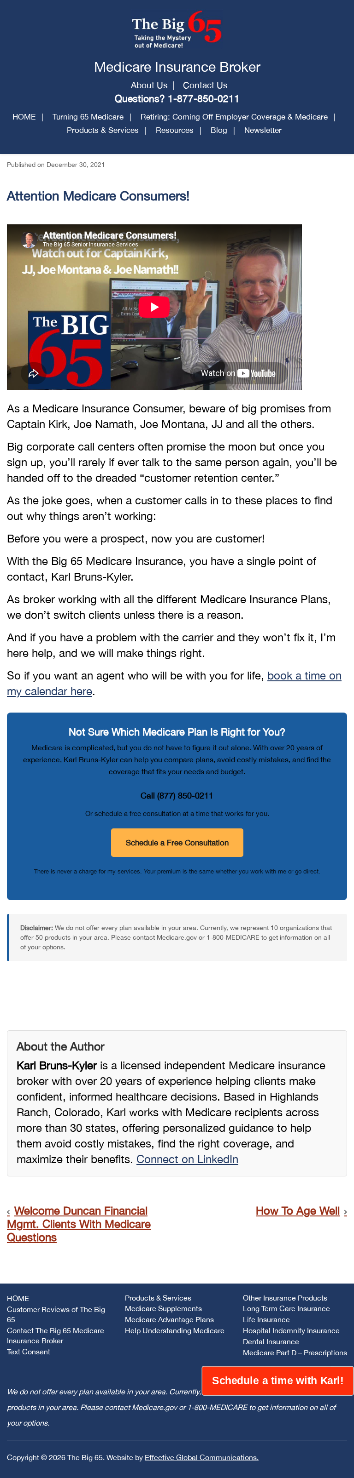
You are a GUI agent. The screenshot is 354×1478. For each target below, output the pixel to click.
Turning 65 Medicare (88, 116)
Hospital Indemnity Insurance (291, 1330)
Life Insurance (266, 1319)
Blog (219, 130)
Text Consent (28, 1351)
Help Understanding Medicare (174, 1330)
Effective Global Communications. (202, 1457)
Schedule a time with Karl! (277, 1381)
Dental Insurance (271, 1341)
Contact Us (205, 85)
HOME (23, 116)
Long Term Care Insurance (286, 1308)
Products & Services (103, 130)
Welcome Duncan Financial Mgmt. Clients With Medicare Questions (79, 1224)
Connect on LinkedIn (187, 1159)
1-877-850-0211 (204, 98)
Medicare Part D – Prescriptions (295, 1352)
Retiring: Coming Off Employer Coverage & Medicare (234, 116)
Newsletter (263, 130)
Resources (175, 130)
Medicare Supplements (163, 1308)
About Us (149, 85)
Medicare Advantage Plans (169, 1319)
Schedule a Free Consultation (177, 842)
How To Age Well (298, 1210)
